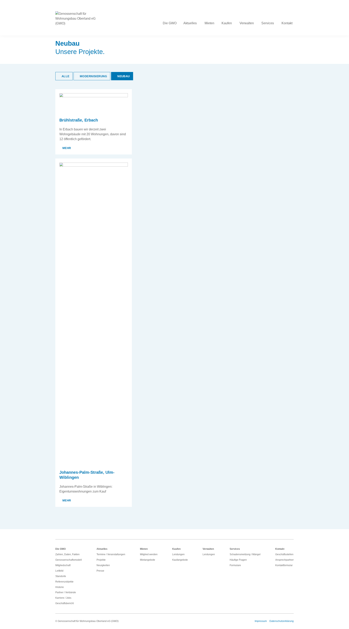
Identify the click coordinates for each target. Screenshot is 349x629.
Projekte (101, 559)
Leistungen (178, 554)
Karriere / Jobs (63, 597)
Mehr (66, 148)
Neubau (123, 76)
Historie (59, 587)
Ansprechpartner (284, 559)
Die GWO (60, 549)
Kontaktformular (284, 565)
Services (235, 549)
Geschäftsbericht (64, 603)
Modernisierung (93, 76)
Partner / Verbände (65, 592)
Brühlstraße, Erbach (78, 120)
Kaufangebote (180, 559)
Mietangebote (147, 559)
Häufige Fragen (238, 559)
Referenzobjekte (64, 581)
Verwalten (208, 549)
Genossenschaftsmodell (68, 559)
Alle (65, 76)
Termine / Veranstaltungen (111, 554)
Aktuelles (102, 549)
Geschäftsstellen (284, 554)
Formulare (235, 565)
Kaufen (176, 549)
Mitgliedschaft (62, 565)
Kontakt (279, 549)
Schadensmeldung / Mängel (245, 554)
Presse (100, 570)
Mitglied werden (149, 554)
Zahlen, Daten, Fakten (67, 554)
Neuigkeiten (103, 565)
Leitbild (59, 570)
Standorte (60, 576)
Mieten (144, 549)
